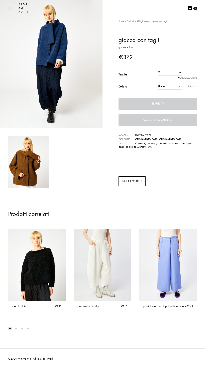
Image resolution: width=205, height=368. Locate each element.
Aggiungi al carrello (158, 120)
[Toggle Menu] (10, 8)
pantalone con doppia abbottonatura (165, 306)
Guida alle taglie (187, 77)
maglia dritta (19, 306)
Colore (123, 86)
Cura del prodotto (132, 181)
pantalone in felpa (89, 306)
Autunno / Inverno (145, 143)
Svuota (191, 86)
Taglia (123, 74)
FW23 (154, 139)
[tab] (132, 181)
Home (121, 21)
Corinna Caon (166, 143)
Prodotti (130, 21)
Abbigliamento (143, 21)
